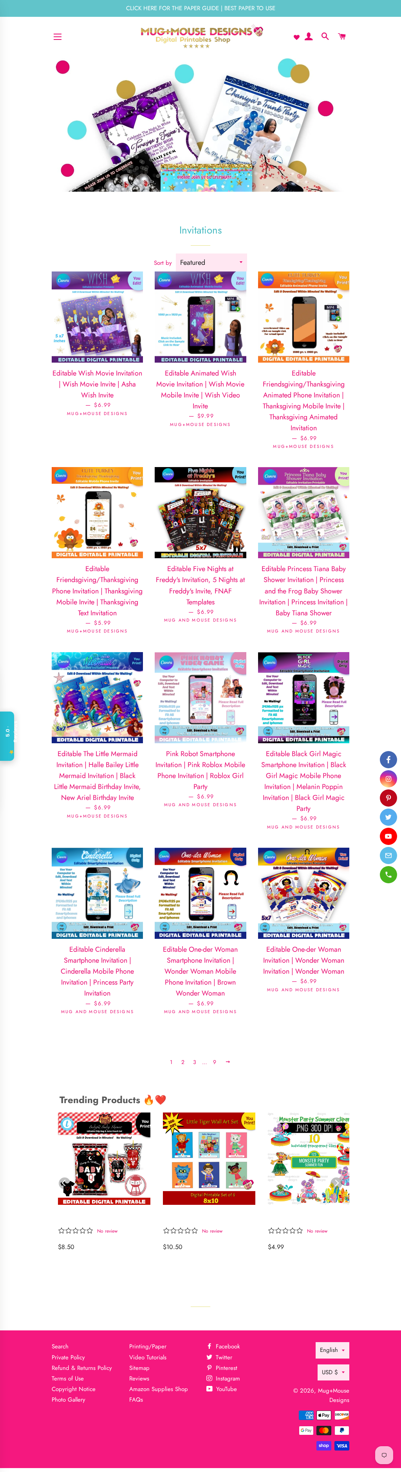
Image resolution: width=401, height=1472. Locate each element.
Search (60, 1346)
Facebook (227, 1346)
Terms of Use (68, 1378)
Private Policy (68, 1357)
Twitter (223, 1357)
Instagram (227, 1378)
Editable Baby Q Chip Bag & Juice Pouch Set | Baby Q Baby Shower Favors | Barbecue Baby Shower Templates (102, 1217)
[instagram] (388, 778)
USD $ (330, 1372)
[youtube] (388, 836)
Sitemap (139, 1368)
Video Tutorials (147, 1357)
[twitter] (388, 817)
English (329, 1350)
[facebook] (388, 759)
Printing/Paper (147, 1346)
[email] (388, 855)
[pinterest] (388, 798)
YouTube (225, 1389)
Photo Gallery (68, 1399)
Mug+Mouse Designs (333, 1395)
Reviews (139, 1378)
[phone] (388, 874)
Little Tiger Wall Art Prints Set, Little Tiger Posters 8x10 (205, 1217)
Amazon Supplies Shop (158, 1389)
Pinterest (225, 1368)
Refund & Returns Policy (82, 1368)
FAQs (136, 1399)
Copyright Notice (74, 1389)
